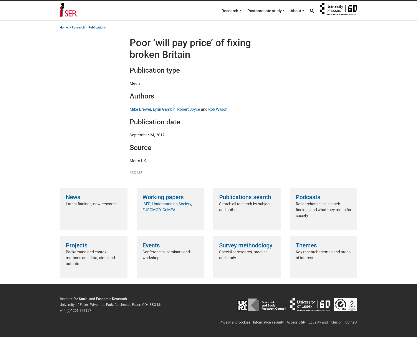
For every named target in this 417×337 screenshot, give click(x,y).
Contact (351, 322)
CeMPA (168, 209)
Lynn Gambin (164, 109)
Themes (306, 245)
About (296, 10)
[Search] (312, 11)
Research (230, 10)
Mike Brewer (140, 109)
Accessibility (296, 322)
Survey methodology (245, 245)
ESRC (261, 305)
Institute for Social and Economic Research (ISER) (68, 10)
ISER (146, 204)
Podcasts (308, 197)
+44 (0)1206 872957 (75, 311)
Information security (268, 322)
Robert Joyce (188, 109)
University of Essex (338, 10)
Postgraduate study (264, 10)
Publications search (245, 197)
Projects (77, 245)
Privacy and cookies (235, 322)
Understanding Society (171, 204)
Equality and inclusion (326, 322)
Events (151, 245)
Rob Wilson (217, 109)
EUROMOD (151, 209)
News (73, 197)
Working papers (163, 197)
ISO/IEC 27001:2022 (345, 305)
